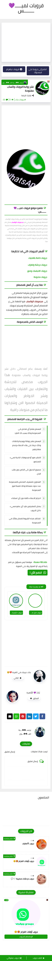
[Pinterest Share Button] (29, 716)
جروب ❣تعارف (28, 843)
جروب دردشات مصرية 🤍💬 (22, 879)
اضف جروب (37, 958)
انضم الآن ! (36, 572)
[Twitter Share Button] (36, 716)
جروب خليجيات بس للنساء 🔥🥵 (16, 612)
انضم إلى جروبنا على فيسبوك (37, 70)
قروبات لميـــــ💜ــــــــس (26, 8)
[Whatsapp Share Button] (16, 716)
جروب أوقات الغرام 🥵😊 (23, 861)
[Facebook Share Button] (42, 716)
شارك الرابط (26, 95)
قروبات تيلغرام (12, 69)
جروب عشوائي (13, 958)
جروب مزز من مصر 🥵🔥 (35, 612)
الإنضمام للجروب (26, 936)
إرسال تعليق (9, 752)
